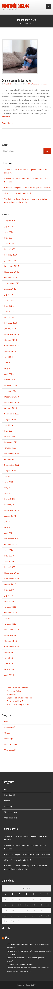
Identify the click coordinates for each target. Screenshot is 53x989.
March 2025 (9, 317)
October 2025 (10, 277)
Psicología (35, 84)
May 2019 (9, 590)
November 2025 (11, 272)
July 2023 (8, 425)
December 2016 (11, 629)
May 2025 (9, 306)
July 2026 (8, 226)
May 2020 (9, 555)
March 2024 (9, 379)
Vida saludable (10, 750)
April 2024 (9, 374)
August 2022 (10, 470)
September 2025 (11, 283)
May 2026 (9, 238)
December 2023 (11, 397)
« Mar (4, 928)
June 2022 (9, 482)
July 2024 (8, 357)
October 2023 (10, 408)
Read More (7, 123)
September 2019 (11, 578)
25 (26, 915)
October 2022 (10, 459)
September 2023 (11, 413)
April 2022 (9, 493)
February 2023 (11, 442)
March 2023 (9, 436)
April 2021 (9, 533)
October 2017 (10, 612)
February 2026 (11, 255)
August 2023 (10, 419)
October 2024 (10, 340)
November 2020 (11, 538)
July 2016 (8, 658)
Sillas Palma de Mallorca (17, 687)
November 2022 (11, 453)
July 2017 (8, 618)
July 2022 (8, 476)
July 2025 (8, 294)
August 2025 (10, 289)
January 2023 (10, 448)
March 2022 (9, 499)
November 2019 (11, 573)
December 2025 (11, 266)
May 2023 (9, 431)
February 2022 (11, 504)
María (45, 84)
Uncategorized (10, 744)
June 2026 (9, 232)
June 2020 (9, 550)
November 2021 (11, 510)
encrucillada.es (15, 5)
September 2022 (11, 465)
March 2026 (9, 249)
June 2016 (9, 663)
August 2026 (10, 220)
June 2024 (9, 362)
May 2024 (9, 368)
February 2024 (11, 385)
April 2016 (9, 675)
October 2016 (10, 641)
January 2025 (10, 328)
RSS (6, 937)
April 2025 (9, 311)
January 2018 (10, 607)
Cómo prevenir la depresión (16, 80)
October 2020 (10, 544)
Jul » (9, 928)
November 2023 (11, 402)
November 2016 (11, 635)
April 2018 (9, 601)
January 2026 (10, 260)
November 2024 (11, 334)
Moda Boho (12, 694)
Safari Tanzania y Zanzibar (19, 704)
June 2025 (9, 300)
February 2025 (11, 323)
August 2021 (10, 516)
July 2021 (8, 521)
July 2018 (8, 595)
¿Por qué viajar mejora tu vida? (17, 193)
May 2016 (9, 669)
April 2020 (9, 561)
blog (29, 84)
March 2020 (9, 567)
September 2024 (11, 345)
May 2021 (9, 527)
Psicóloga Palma (14, 691)
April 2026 (9, 243)
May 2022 (9, 487)
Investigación (10, 727)
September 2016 (11, 646)
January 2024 (10, 391)
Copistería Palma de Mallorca (19, 698)
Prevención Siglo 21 (15, 701)
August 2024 (10, 351)
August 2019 (10, 584)
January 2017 (10, 624)
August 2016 (10, 652)
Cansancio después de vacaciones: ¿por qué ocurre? (27, 187)
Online (7, 733)
